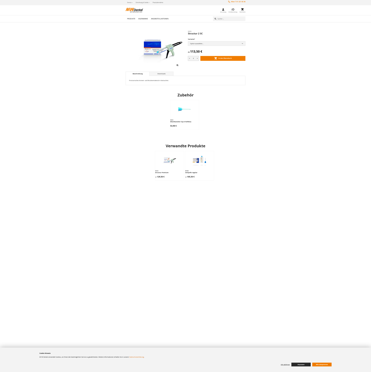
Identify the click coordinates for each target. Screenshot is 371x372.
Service (129, 2)
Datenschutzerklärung (136, 357)
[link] (223, 10)
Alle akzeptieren (322, 365)
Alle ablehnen (285, 365)
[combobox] (231, 18)
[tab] (138, 74)
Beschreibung (138, 74)
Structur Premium (161, 173)
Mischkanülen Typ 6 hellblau (180, 122)
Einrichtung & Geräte (142, 2)
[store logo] (135, 10)
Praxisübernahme (158, 2)
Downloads (161, 74)
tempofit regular (191, 173)
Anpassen (301, 365)
